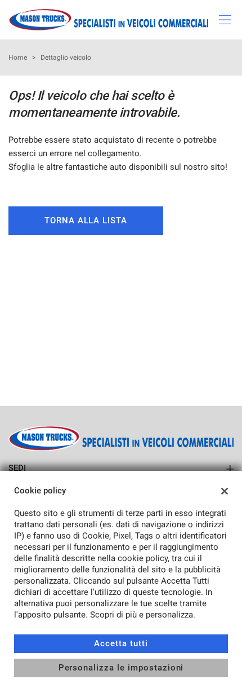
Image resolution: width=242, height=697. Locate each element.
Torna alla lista (85, 220)
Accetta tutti (120, 643)
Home (17, 57)
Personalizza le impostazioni (121, 668)
